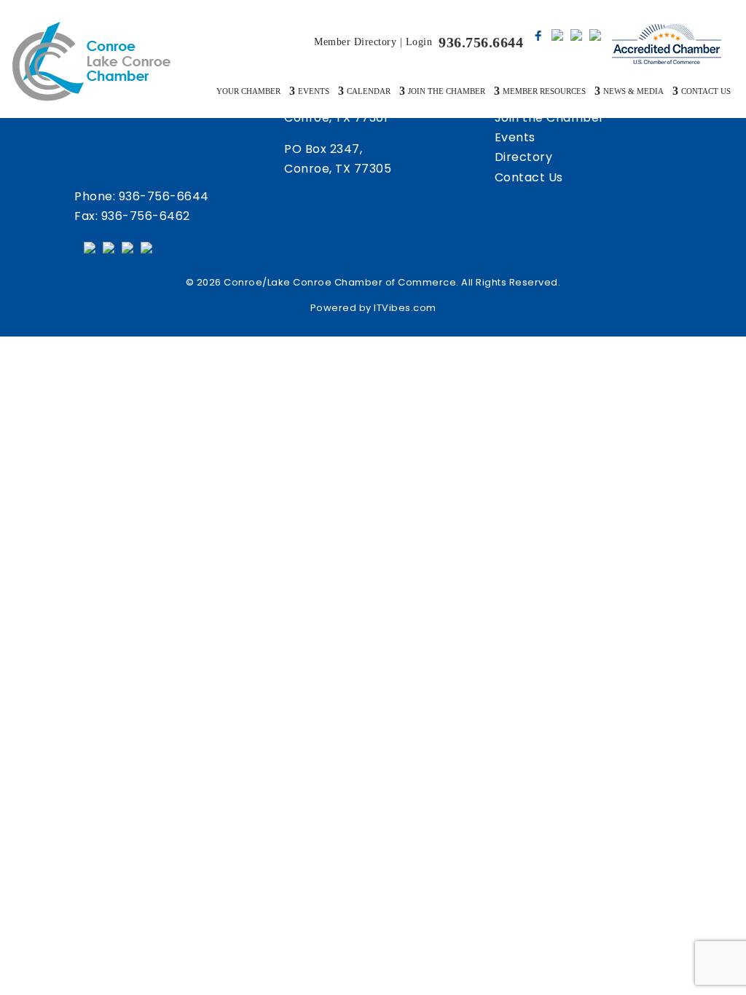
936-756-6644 (164, 196)
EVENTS (313, 91)
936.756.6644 (481, 42)
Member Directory (355, 41)
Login (419, 41)
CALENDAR (368, 91)
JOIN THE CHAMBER (446, 91)
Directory (524, 157)
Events (515, 137)
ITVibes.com (405, 308)
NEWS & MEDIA (633, 91)
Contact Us (529, 177)
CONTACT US (706, 91)
